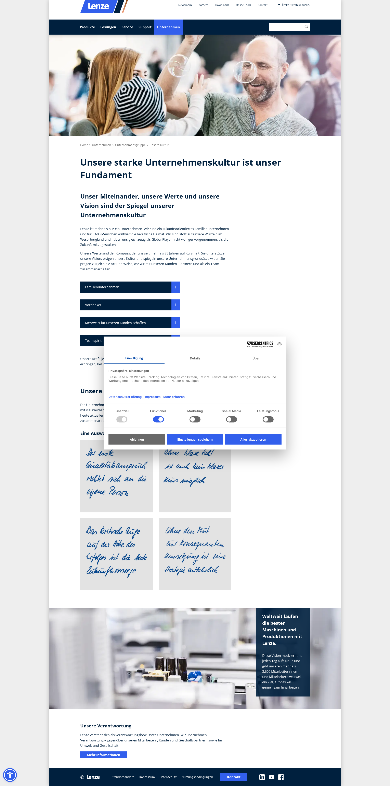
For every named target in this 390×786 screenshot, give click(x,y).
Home (84, 145)
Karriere (203, 5)
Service (127, 27)
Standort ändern (123, 777)
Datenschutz (168, 777)
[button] (10, 775)
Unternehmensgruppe (130, 145)
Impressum (147, 777)
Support (145, 27)
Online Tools (243, 5)
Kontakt (263, 5)
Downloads (222, 5)
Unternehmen (168, 27)
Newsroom (185, 5)
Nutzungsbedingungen (197, 777)
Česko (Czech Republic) (295, 5)
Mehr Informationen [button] (103, 755)
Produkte (87, 27)
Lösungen (108, 27)
